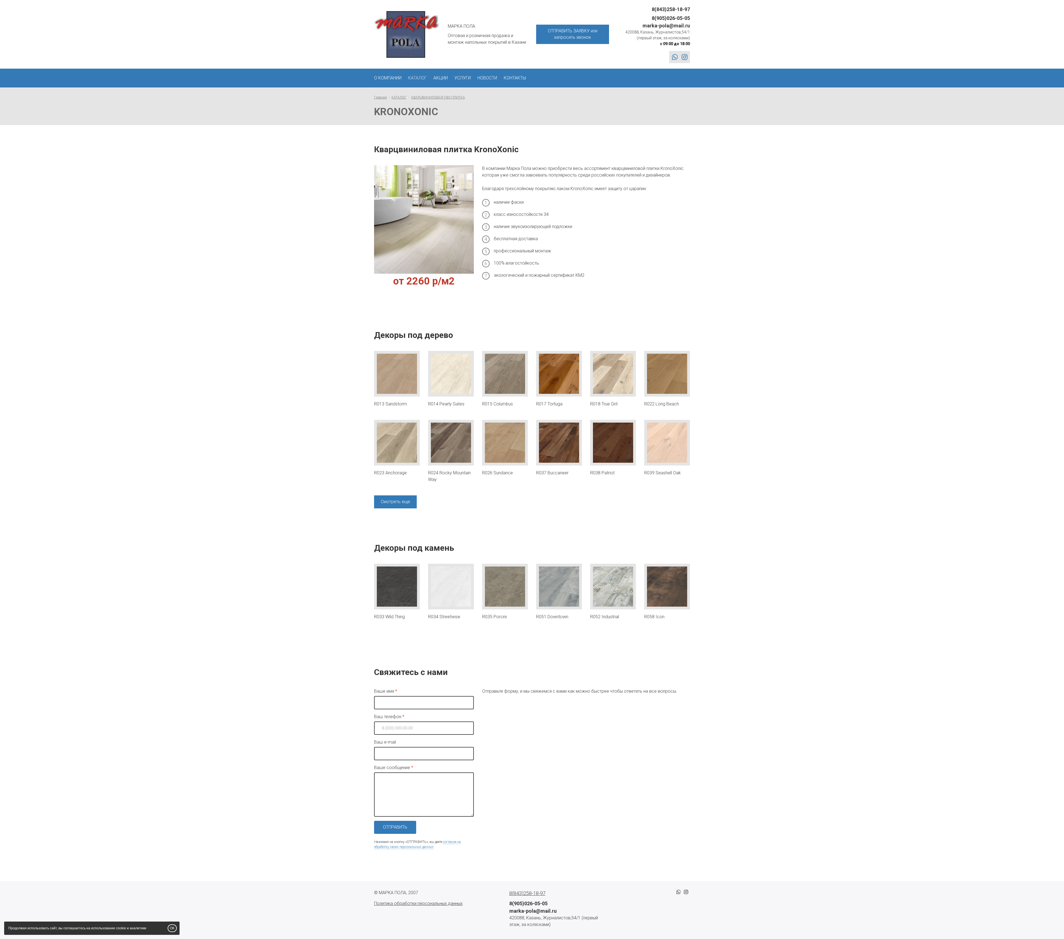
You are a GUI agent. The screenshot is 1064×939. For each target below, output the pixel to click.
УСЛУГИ (462, 78)
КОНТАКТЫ (515, 78)
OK (172, 928)
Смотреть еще (395, 501)
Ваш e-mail (385, 742)
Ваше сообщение (392, 767)
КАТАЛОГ (417, 78)
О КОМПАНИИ (387, 78)
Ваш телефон (387, 716)
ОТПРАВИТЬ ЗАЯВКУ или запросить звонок (572, 34)
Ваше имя (384, 691)
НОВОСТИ (487, 78)
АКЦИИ (440, 78)
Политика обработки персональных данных (418, 903)
